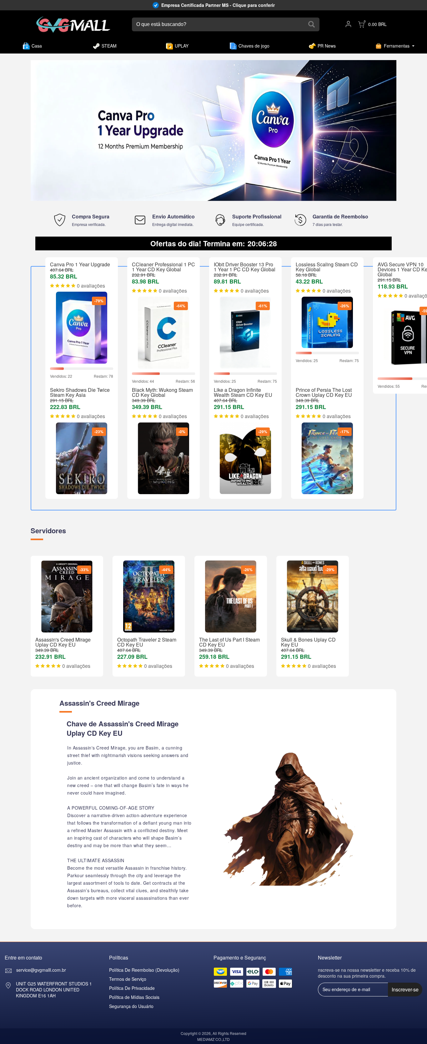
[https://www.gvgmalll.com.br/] (73, 24)
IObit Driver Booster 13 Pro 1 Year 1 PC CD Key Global (244, 267)
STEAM (109, 46)
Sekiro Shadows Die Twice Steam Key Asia (80, 392)
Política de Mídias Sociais (134, 997)
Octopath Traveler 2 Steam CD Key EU (146, 642)
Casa (37, 46)
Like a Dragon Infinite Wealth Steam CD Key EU (243, 392)
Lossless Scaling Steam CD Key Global (327, 267)
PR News (327, 46)
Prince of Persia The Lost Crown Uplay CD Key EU (324, 392)
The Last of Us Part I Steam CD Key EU (229, 642)
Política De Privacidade (132, 988)
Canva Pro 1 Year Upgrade (80, 264)
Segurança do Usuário (131, 1006)
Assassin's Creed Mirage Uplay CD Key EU (63, 642)
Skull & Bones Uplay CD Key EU (308, 642)
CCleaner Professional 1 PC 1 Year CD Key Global (163, 267)
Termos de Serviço (127, 979)
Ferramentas (396, 46)
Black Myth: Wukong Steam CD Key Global (162, 392)
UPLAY (181, 46)
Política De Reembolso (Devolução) (144, 970)
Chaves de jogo (254, 46)
